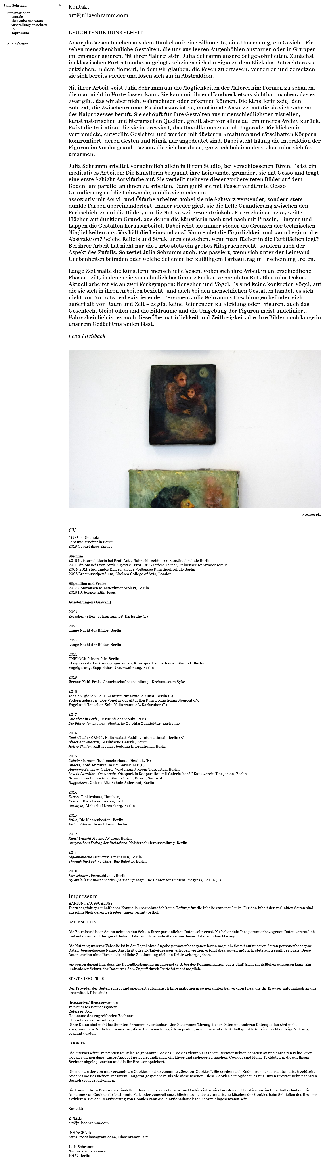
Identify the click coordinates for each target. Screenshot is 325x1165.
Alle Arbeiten (17, 44)
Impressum (20, 33)
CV (13, 29)
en (59, 5)
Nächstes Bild (311, 514)
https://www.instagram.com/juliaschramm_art (108, 1137)
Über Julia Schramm (27, 21)
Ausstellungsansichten (29, 25)
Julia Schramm (15, 6)
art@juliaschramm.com (98, 15)
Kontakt (17, 17)
